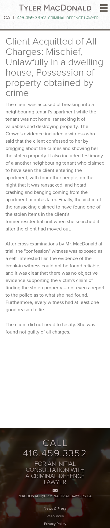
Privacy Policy (55, 524)
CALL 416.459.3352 (55, 448)
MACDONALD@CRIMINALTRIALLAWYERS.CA (55, 496)
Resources (55, 516)
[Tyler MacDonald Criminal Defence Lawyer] (55, 9)
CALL (25, 18)
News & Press (55, 508)
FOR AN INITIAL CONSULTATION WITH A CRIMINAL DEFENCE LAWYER (55, 473)
